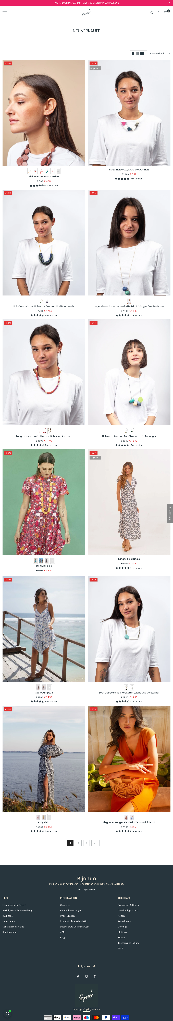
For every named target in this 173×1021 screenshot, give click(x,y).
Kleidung (122, 932)
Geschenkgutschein (128, 910)
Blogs (63, 937)
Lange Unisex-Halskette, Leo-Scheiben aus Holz (44, 436)
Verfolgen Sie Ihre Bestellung (17, 910)
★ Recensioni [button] (170, 513)
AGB (62, 932)
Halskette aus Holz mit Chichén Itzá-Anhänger (129, 436)
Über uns (65, 904)
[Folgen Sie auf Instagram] (86, 976)
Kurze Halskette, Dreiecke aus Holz (129, 169)
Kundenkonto (10, 932)
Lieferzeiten (9, 921)
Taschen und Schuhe (129, 942)
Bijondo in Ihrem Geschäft (73, 921)
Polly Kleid (44, 822)
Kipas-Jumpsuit (44, 692)
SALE (120, 948)
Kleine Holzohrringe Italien (44, 176)
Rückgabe (8, 915)
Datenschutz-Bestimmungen (74, 926)
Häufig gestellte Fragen (14, 904)
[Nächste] (103, 843)
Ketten (121, 915)
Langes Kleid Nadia (129, 559)
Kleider (121, 937)
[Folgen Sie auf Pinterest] (95, 976)
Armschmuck (124, 921)
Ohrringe (122, 926)
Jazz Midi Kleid (44, 566)
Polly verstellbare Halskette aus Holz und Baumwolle (44, 306)
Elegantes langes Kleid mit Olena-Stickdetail (129, 822)
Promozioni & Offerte (129, 904)
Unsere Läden (67, 915)
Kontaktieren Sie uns (13, 926)
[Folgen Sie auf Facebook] (78, 976)
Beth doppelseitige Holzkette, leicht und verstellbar (129, 692)
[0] (165, 13)
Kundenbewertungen (71, 910)
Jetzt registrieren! (86, 889)
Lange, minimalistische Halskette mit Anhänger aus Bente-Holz (129, 306)
